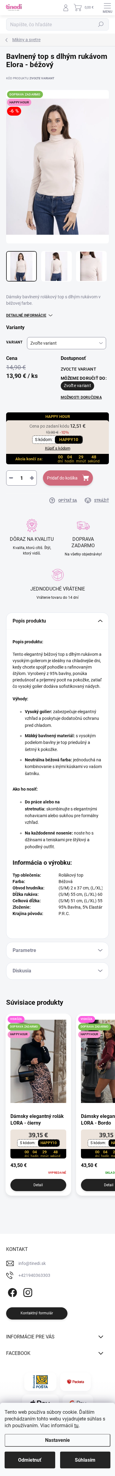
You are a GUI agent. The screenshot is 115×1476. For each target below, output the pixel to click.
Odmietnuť (29, 1460)
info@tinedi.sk (32, 1263)
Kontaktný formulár (37, 1313)
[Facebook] (11, 1291)
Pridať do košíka (62, 478)
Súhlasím (85, 1460)
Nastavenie (57, 1440)
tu (76, 1425)
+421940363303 (34, 1275)
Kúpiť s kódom (57, 448)
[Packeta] (75, 1382)
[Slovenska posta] (40, 1382)
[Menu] (107, 7)
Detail (38, 1185)
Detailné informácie (26, 315)
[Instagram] (26, 1291)
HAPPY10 (68, 439)
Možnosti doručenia (81, 397)
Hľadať (101, 24)
